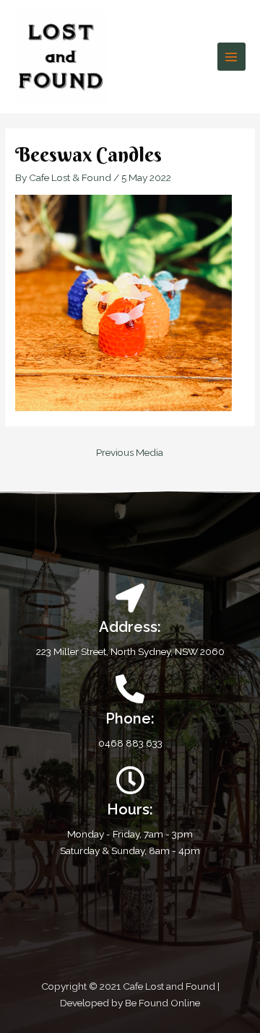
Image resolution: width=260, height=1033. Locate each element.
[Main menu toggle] (231, 57)
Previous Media (129, 452)
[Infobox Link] (130, 713)
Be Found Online (162, 1002)
